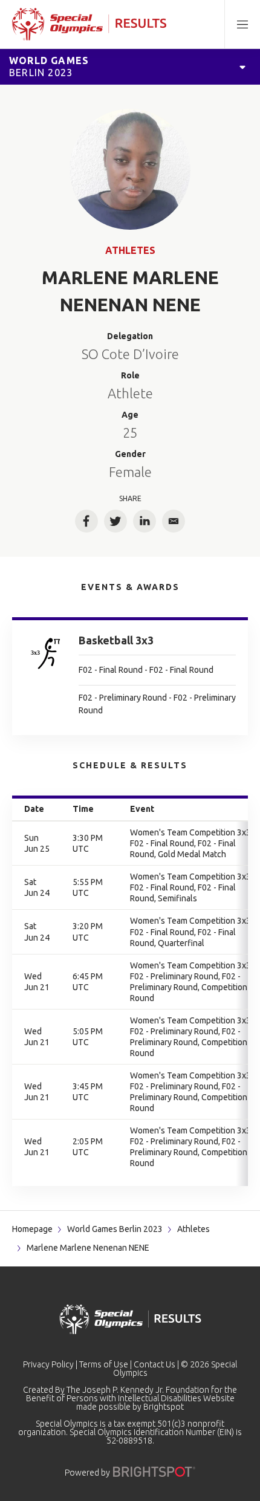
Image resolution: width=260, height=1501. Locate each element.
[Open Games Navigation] (242, 66)
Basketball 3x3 (116, 640)
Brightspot (163, 1407)
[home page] (89, 24)
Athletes (130, 250)
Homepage (32, 1229)
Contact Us (154, 1364)
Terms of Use (103, 1364)
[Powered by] (154, 1472)
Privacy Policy (48, 1364)
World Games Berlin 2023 (115, 1229)
